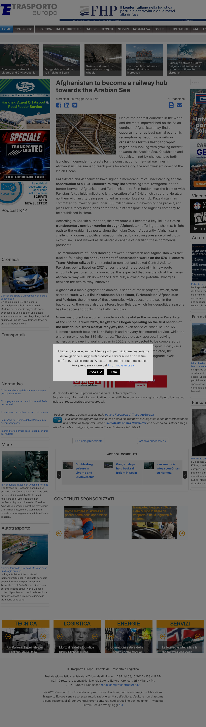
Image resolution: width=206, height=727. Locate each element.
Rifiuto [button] (113, 371)
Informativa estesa (121, 365)
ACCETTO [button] (96, 371)
